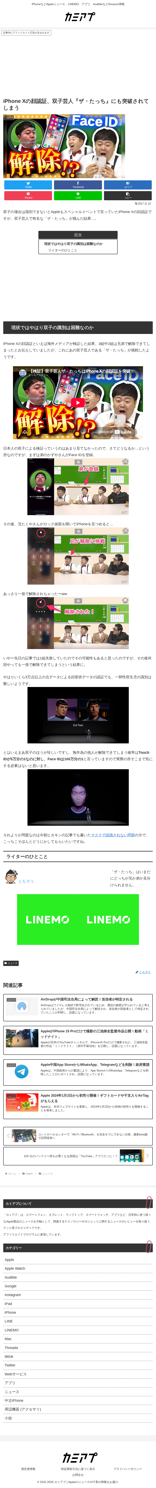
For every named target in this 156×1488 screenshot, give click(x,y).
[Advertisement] (78, 66)
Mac (8, 1339)
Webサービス (16, 1374)
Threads (11, 1348)
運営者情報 (28, 1469)
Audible (11, 1277)
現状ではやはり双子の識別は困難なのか (73, 243)
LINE (9, 1321)
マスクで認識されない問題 (113, 835)
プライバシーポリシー (128, 1469)
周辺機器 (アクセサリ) (23, 1409)
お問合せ (78, 1474)
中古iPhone (14, 1401)
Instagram (13, 1295)
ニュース (12, 963)
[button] (128, 195)
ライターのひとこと (62, 250)
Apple (9, 1260)
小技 (8, 1418)
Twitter (10, 1365)
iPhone (10, 1312)
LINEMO (12, 1330)
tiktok (9, 1356)
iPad (8, 1304)
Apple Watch (15, 1268)
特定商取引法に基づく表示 (78, 1469)
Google (10, 1286)
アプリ (10, 1383)
